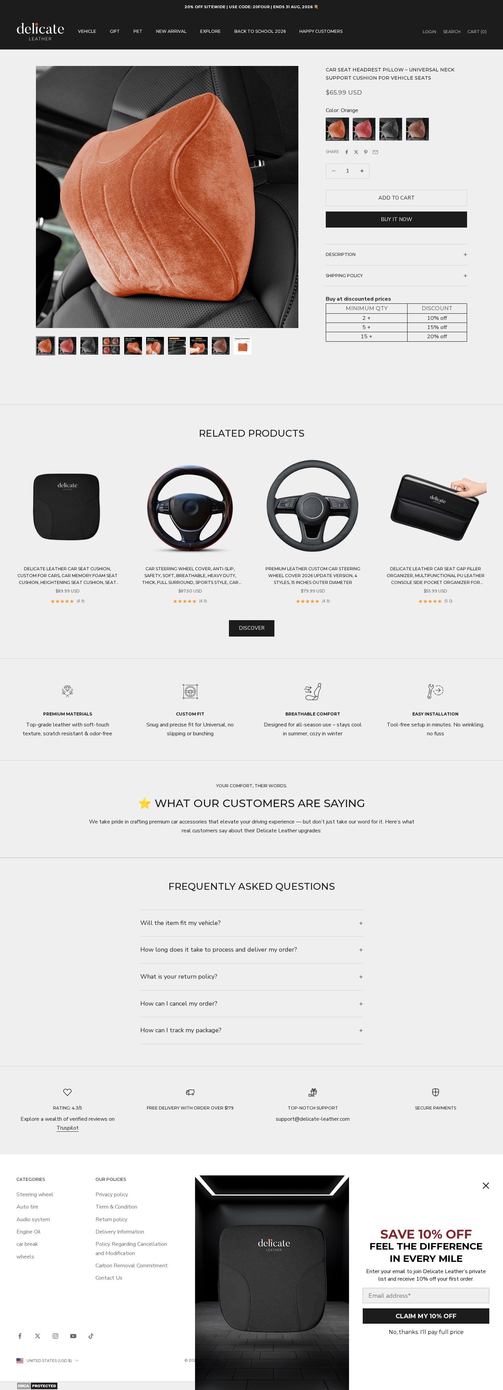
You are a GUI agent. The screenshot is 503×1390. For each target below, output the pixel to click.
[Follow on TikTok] (91, 1336)
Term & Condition (116, 1207)
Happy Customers (321, 31)
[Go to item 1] (45, 345)
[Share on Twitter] (356, 152)
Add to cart (396, 197)
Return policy (111, 1219)
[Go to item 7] (176, 345)
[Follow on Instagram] (55, 1336)
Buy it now (396, 219)
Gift (115, 31)
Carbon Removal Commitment (131, 1265)
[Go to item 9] (220, 345)
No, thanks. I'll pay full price (426, 1332)
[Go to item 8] (198, 345)
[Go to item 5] (133, 345)
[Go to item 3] (89, 345)
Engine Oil (28, 1232)
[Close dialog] (486, 1186)
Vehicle (87, 31)
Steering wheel (34, 1194)
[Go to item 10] (242, 345)
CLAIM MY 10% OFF (426, 1316)
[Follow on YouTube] (73, 1336)
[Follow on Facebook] (19, 1336)
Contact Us (108, 1278)
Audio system (33, 1219)
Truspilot (67, 1128)
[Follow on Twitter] (37, 1336)
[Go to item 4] (111, 345)
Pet (137, 31)
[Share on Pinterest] (366, 152)
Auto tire (27, 1207)
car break (27, 1244)
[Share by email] (375, 152)
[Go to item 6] (155, 345)
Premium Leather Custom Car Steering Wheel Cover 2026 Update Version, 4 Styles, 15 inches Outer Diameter (313, 575)
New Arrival (171, 31)
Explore (210, 31)
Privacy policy (111, 1194)
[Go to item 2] (67, 345)
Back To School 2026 (260, 31)
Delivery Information (119, 1232)
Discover (252, 628)
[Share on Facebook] (346, 152)
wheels (25, 1256)
